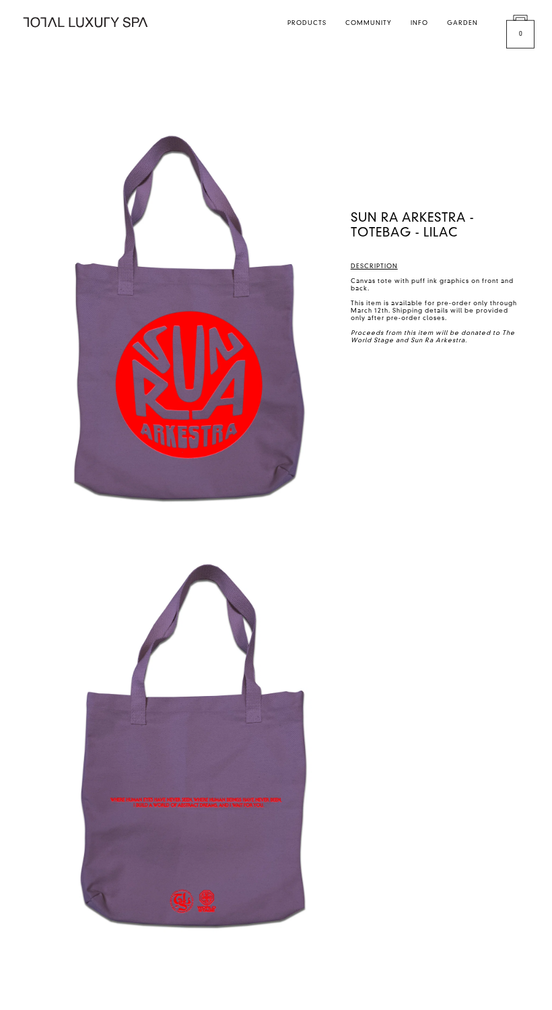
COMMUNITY (368, 23)
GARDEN (462, 23)
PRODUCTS (306, 23)
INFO (419, 23)
